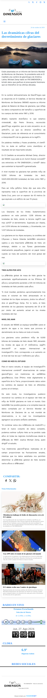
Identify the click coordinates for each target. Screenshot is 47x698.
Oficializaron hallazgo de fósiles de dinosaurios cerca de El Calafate (23, 516)
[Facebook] (36, 2)
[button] (29, 2)
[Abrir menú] (4, 21)
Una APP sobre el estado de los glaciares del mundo (22, 554)
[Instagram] (40, 2)
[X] (33, 2)
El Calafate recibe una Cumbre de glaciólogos (20, 587)
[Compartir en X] (10, 481)
